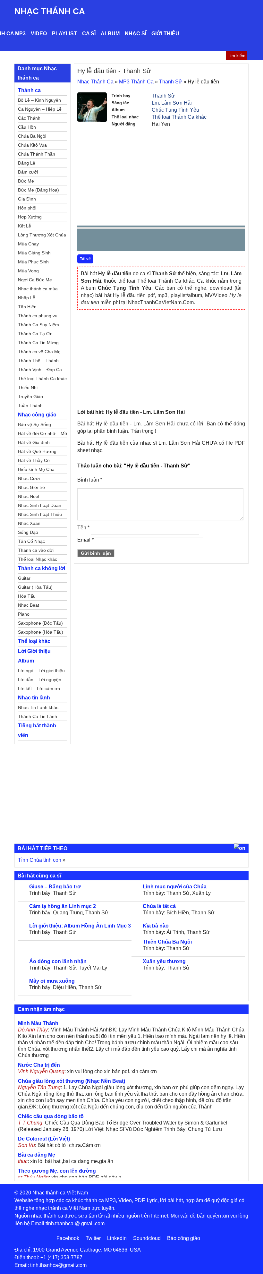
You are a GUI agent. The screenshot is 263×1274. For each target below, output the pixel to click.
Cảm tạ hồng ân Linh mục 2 (62, 906)
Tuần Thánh (30, 405)
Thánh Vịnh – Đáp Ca (40, 369)
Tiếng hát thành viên (37, 730)
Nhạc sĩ (135, 33)
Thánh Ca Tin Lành (37, 716)
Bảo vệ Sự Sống (34, 424)
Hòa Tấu (27, 596)
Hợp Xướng (30, 216)
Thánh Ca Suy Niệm (38, 324)
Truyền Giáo (30, 396)
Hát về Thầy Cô (34, 460)
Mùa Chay (28, 243)
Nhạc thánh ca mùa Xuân (38, 289)
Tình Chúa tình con (39, 860)
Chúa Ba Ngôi (32, 136)
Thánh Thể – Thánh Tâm (38, 361)
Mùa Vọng (28, 270)
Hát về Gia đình (34, 442)
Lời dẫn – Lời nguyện (39, 679)
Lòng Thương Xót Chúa (42, 234)
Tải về (85, 259)
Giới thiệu (165, 33)
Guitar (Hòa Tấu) (35, 587)
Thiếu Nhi (28, 387)
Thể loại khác (34, 641)
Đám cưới (28, 172)
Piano (24, 614)
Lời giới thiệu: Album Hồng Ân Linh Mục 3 (80, 925)
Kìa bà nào (156, 925)
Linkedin (117, 1238)
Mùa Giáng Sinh (34, 252)
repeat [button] (139, 241)
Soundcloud (147, 1238)
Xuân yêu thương (164, 961)
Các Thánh (29, 118)
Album (110, 33)
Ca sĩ (89, 33)
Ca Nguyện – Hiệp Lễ (40, 109)
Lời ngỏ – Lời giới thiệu (41, 670)
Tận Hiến (27, 306)
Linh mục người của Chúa (175, 886)
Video (39, 33)
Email (85, 540)
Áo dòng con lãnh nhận (58, 961)
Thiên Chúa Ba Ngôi (167, 942)
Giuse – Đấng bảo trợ (55, 886)
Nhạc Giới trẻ (31, 487)
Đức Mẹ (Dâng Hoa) (38, 189)
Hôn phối (27, 207)
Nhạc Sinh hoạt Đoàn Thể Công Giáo (39, 506)
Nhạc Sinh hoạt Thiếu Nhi (40, 515)
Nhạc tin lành (34, 697)
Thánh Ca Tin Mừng (38, 342)
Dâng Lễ (26, 163)
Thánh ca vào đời (36, 550)
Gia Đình (27, 198)
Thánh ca (29, 90)
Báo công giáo (183, 1238)
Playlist (64, 33)
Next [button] (118, 241)
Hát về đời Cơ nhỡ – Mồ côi (42, 434)
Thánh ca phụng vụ (37, 315)
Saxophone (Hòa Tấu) (40, 632)
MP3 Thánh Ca (136, 81)
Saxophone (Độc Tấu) (40, 623)
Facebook (67, 1238)
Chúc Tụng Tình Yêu (175, 110)
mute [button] (202, 240)
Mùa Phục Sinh (33, 261)
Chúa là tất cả (159, 906)
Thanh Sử (170, 81)
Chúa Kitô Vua (32, 145)
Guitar (24, 578)
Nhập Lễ (26, 297)
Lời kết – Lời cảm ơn (39, 688)
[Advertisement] (161, 176)
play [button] (102, 240)
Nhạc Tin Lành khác (38, 707)
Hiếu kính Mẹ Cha (36, 469)
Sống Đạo (28, 532)
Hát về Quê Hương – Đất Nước (39, 452)
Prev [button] (86, 241)
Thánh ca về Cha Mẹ (39, 351)
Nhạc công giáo (37, 414)
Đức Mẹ (26, 181)
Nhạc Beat (28, 605)
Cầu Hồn (27, 127)
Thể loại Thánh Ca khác (179, 117)
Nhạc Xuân (29, 523)
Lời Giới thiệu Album (34, 655)
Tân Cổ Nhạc (31, 541)
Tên (83, 527)
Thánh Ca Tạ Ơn (35, 333)
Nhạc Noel (28, 496)
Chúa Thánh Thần (36, 154)
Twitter (93, 1238)
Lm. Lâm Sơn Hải (172, 103)
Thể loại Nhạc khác (37, 559)
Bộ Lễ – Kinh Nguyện (39, 100)
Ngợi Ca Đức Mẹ (35, 279)
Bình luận (89, 480)
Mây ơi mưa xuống (52, 981)
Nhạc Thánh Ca (49, 11)
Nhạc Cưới (29, 478)
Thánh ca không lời (41, 568)
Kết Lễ (24, 225)
